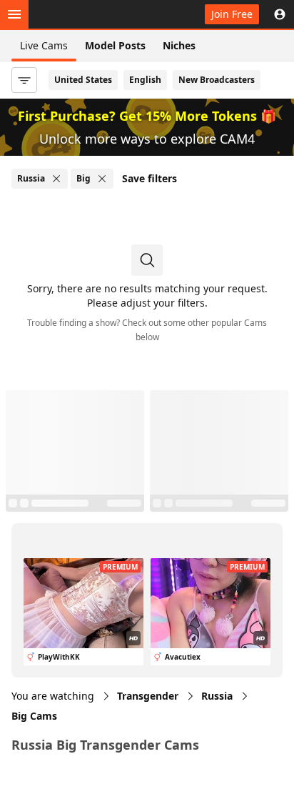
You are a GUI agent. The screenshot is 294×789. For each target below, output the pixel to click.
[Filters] (24, 80)
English (145, 80)
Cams (34, 716)
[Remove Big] (102, 178)
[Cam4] (77, 14)
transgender (147, 696)
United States (83, 80)
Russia (217, 696)
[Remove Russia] (56, 178)
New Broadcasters (216, 80)
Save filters (149, 178)
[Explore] (14, 14)
